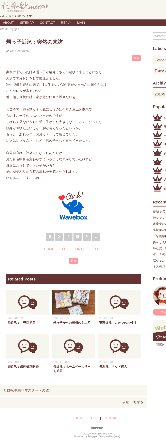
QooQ (117, 436)
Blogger (92, 436)
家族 (136, 58)
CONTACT (47, 22)
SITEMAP (27, 22)
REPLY (66, 22)
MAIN (81, 22)
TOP (63, 249)
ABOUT (8, 22)
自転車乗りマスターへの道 (28, 390)
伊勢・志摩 (131, 402)
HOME (49, 249)
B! (77, 237)
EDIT (99, 249)
